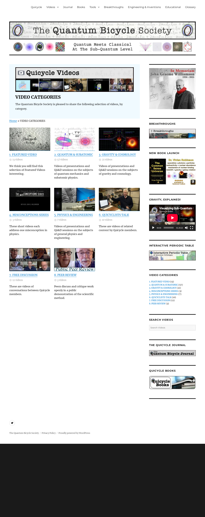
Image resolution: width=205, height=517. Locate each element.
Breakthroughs (113, 7)
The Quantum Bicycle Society (24, 433)
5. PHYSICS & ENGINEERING (73, 215)
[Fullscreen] (191, 227)
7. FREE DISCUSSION (23, 275)
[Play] (153, 227)
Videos (50, 7)
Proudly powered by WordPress (74, 433)
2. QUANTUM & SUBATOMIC (73, 154)
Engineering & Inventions (144, 7)
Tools (93, 7)
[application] (172, 218)
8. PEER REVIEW (65, 275)
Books (81, 7)
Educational (173, 7)
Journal (68, 7)
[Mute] (186, 227)
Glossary (190, 7)
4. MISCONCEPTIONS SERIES (29, 215)
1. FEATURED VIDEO (23, 154)
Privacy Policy (49, 433)
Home (13, 120)
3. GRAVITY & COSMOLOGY (117, 154)
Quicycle (36, 7)
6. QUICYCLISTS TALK (114, 215)
